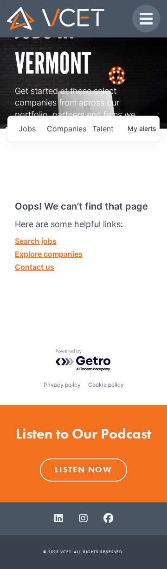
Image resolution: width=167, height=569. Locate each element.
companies (66, 128)
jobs (27, 128)
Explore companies (49, 254)
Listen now (83, 469)
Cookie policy (106, 384)
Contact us (34, 267)
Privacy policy (62, 384)
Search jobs (36, 241)
